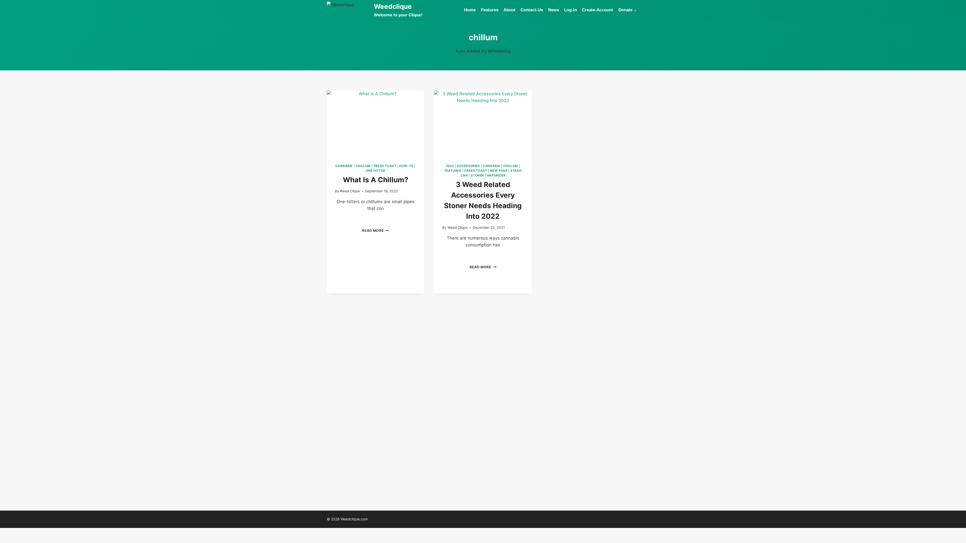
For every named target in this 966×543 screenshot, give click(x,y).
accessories (468, 166)
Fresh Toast (385, 166)
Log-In (570, 10)
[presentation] (375, 122)
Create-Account (597, 10)
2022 (450, 166)
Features (489, 10)
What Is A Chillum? (375, 179)
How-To (406, 166)
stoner (477, 175)
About (509, 10)
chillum (363, 166)
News (553, 10)
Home (470, 10)
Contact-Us (531, 10)
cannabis (344, 166)
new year (499, 170)
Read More (375, 231)
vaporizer (496, 175)
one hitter (375, 170)
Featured (453, 170)
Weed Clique (350, 191)
